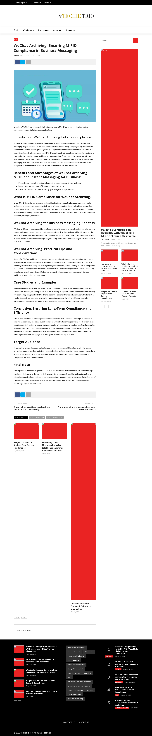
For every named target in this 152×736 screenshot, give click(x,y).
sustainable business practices (79, 682)
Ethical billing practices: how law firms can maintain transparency (32, 408)
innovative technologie (76, 647)
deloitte (90, 690)
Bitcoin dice (89, 652)
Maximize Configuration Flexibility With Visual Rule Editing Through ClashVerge (118, 233)
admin (16, 55)
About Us (47, 3)
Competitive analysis (75, 669)
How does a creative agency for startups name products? (109, 267)
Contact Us (37, 3)
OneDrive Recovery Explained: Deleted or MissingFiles (81, 606)
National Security (74, 652)
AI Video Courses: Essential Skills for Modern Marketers (129, 293)
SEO (69, 677)
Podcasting (43, 30)
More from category (55, 417)
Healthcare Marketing (76, 656)
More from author (37, 417)
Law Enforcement (74, 694)
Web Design (28, 30)
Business (118, 669)
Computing (70, 30)
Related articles (21, 417)
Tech (16, 30)
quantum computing (75, 699)
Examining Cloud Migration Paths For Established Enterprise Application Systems (52, 446)
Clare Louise (105, 239)
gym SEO (87, 673)
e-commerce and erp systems (79, 686)
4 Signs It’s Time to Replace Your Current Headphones (24, 445)
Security (57, 30)
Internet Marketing (122, 708)
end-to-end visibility (75, 690)
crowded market (74, 673)
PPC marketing (73, 660)
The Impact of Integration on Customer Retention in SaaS (77, 408)
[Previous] (102, 306)
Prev (17, 617)
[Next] (107, 306)
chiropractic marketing (76, 665)
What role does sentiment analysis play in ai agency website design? (129, 267)
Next (23, 617)
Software (105, 51)
